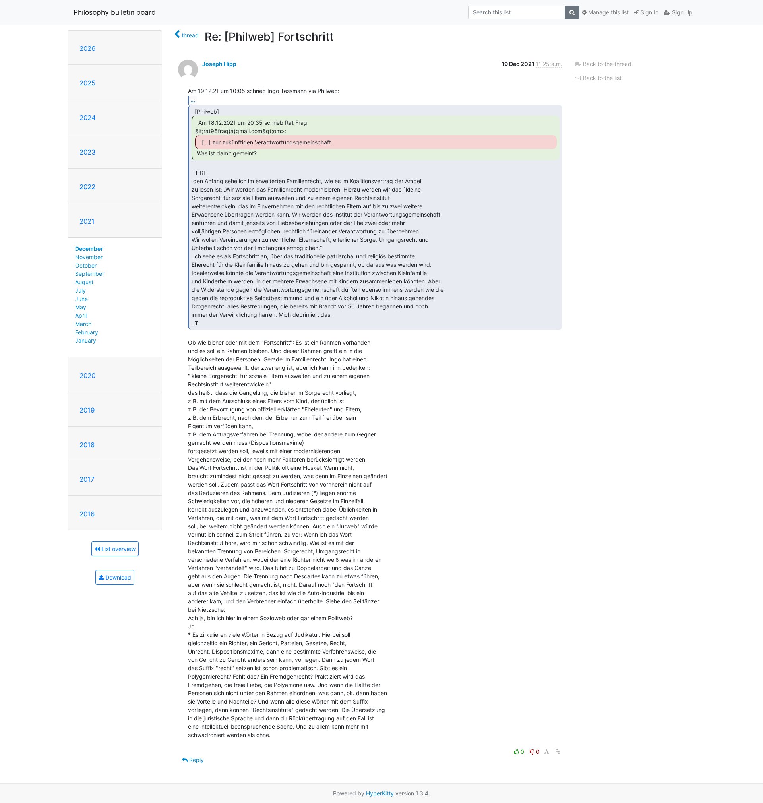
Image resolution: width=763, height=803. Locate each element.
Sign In (648, 12)
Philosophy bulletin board (115, 12)
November (89, 257)
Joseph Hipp (219, 63)
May (80, 307)
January (85, 340)
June (81, 298)
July (80, 290)
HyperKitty (380, 793)
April (81, 315)
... (192, 100)
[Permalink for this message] (558, 751)
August (84, 282)
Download (117, 577)
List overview (118, 548)
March (83, 323)
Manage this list (608, 12)
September (89, 273)
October (86, 265)
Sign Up (681, 12)
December (89, 248)
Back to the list (601, 77)
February (86, 332)
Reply (196, 759)
